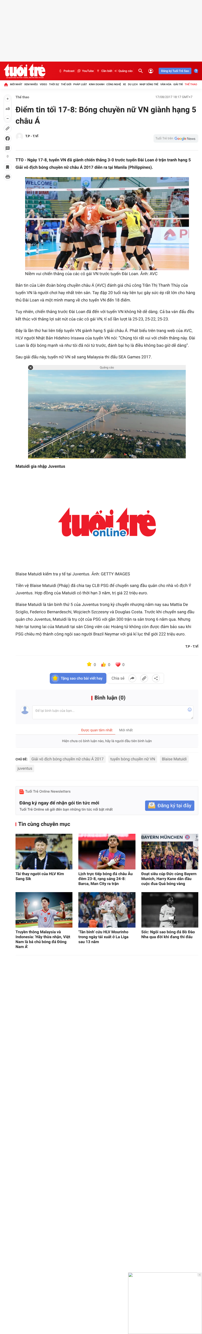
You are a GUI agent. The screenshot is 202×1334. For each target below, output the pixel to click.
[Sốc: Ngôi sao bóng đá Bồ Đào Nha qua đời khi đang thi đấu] (169, 910)
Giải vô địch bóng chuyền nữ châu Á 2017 (68, 759)
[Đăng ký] (169, 805)
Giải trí (178, 84)
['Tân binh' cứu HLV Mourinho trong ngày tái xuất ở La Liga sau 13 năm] (106, 910)
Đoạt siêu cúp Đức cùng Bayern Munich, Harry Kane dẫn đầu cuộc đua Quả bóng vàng (169, 878)
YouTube (88, 71)
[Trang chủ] (6, 84)
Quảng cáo (125, 71)
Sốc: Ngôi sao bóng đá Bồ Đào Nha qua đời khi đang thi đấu (168, 934)
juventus (24, 768)
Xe (124, 84)
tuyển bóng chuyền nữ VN (132, 759)
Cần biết (106, 71)
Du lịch (132, 84)
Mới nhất (16, 84)
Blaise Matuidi (174, 759)
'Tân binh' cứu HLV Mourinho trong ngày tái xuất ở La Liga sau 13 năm (103, 937)
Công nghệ (113, 84)
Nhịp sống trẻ (148, 84)
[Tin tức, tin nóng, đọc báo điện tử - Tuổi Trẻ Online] (24, 71)
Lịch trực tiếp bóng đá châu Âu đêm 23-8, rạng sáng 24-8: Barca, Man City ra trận (105, 878)
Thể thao (191, 84)
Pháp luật (80, 84)
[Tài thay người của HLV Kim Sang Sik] (44, 851)
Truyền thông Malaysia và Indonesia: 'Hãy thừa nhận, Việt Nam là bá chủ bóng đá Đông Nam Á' (43, 939)
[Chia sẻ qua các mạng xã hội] (156, 678)
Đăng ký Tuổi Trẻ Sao (175, 71)
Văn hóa (165, 84)
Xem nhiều (31, 84)
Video (43, 84)
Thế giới (66, 84)
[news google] (175, 138)
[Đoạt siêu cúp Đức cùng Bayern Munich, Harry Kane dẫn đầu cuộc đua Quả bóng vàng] (169, 851)
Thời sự (54, 84)
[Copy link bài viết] (144, 678)
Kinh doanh (96, 84)
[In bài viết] (8, 177)
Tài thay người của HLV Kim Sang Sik (40, 876)
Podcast (69, 71)
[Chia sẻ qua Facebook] (132, 678)
